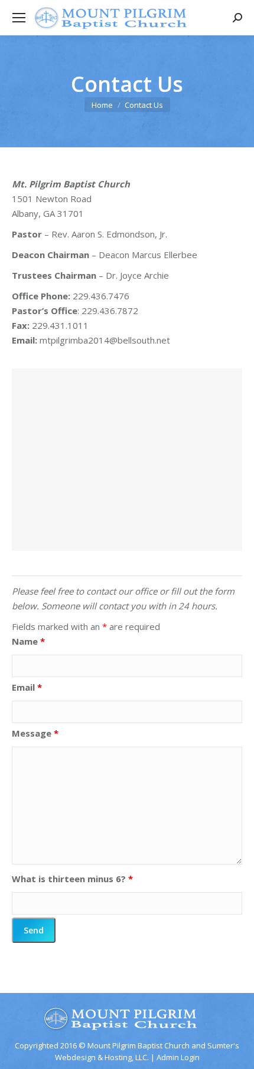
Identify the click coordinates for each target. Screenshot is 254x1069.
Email (27, 687)
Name (28, 641)
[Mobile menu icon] (19, 18)
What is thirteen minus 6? (72, 879)
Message (35, 733)
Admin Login (178, 1057)
